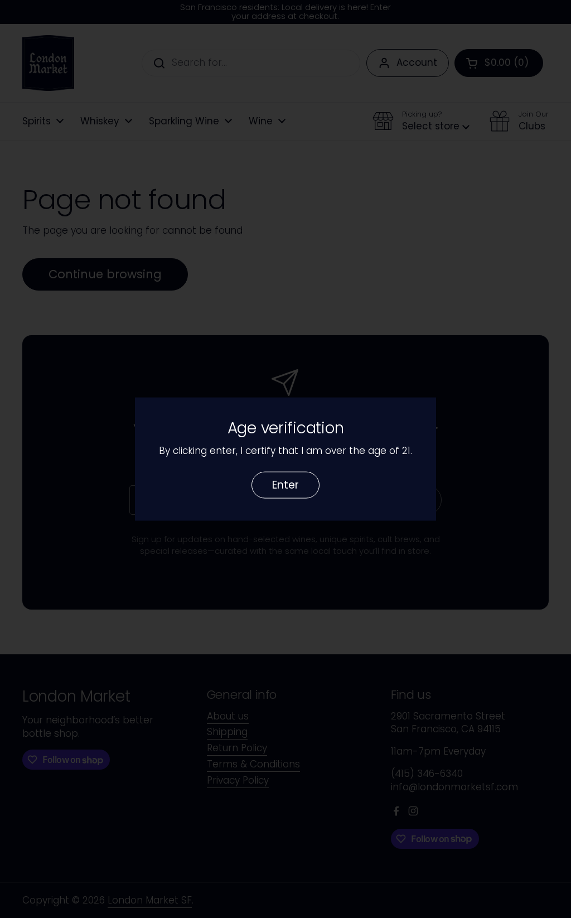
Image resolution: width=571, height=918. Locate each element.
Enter (285, 484)
